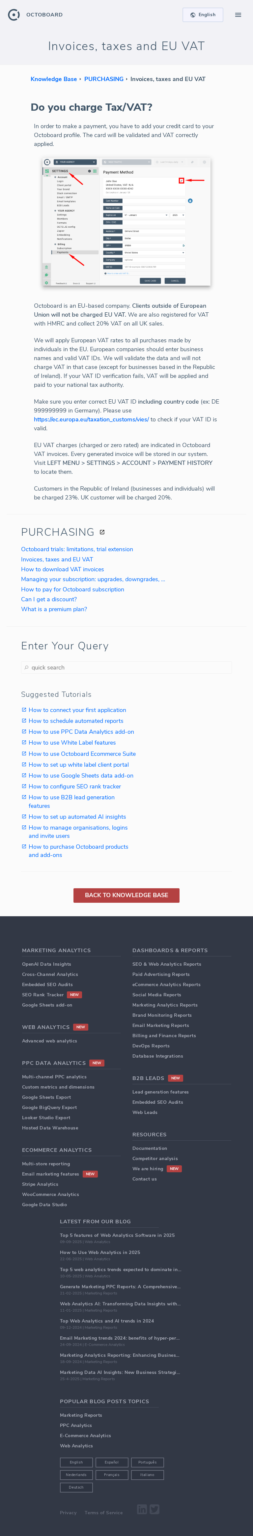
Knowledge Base (54, 79)
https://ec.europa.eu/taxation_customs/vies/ (91, 419)
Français (111, 1475)
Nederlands (76, 1475)
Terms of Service (104, 1513)
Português (147, 1462)
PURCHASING (104, 79)
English (76, 1462)
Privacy (68, 1513)
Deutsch (76, 1487)
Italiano (147, 1475)
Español (112, 1462)
